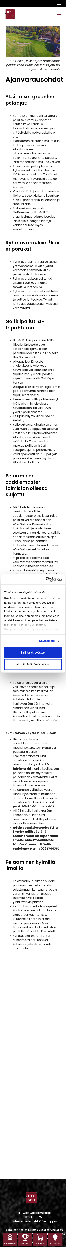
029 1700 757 (34, 1217)
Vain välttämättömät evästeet (33, 664)
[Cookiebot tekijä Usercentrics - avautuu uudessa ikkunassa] (46, 579)
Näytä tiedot (47, 640)
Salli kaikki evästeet (33, 652)
